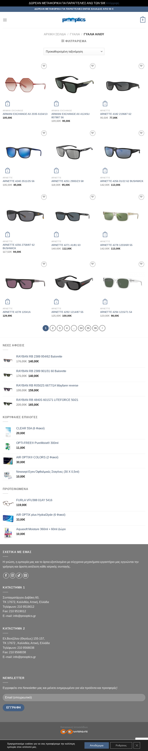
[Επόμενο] (102, 328)
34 (81, 328)
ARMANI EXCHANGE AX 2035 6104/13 (25, 114)
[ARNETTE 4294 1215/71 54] (122, 282)
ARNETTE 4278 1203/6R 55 (116, 245)
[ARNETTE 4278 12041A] (25, 282)
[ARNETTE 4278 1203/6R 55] (122, 215)
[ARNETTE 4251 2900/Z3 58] (74, 151)
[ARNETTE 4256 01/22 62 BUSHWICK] (122, 151)
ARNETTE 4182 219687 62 (115, 114)
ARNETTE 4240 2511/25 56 (18, 181)
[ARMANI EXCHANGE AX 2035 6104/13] (25, 84)
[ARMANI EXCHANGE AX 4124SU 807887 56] (74, 84)
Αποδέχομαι (96, 745)
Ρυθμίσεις (121, 745)
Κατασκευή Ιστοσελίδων (74, 727)
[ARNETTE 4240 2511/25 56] (25, 151)
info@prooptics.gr (24, 615)
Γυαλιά (75, 34)
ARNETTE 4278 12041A (17, 312)
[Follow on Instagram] (13, 576)
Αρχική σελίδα (55, 34)
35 (88, 328)
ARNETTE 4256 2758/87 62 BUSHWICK (19, 246)
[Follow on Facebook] (6, 576)
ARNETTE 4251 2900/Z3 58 (67, 181)
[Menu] (5, 19)
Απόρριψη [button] (112, 3)
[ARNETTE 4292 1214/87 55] (74, 282)
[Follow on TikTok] (19, 576)
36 (95, 328)
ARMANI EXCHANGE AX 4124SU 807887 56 (70, 116)
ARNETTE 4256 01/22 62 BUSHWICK (121, 181)
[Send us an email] (26, 576)
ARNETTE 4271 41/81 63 (65, 245)
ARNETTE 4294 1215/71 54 (116, 312)
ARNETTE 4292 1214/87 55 (67, 312)
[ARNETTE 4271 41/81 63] (74, 215)
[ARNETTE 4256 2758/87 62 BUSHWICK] (25, 215)
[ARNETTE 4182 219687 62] (122, 84)
